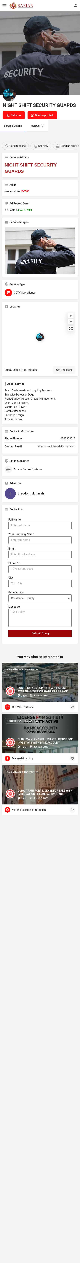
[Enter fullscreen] (70, 328)
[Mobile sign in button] (75, 5)
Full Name (14, 519)
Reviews (36, 125)
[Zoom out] (70, 321)
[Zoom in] (70, 315)
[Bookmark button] (72, 707)
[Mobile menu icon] (4, 5)
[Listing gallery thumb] (40, 250)
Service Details (13, 125)
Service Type (16, 592)
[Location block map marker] (40, 337)
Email (11, 548)
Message (14, 606)
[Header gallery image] (40, 53)
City (10, 577)
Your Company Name (21, 534)
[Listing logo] (9, 94)
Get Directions (64, 369)
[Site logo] (22, 5)
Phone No (14, 563)
